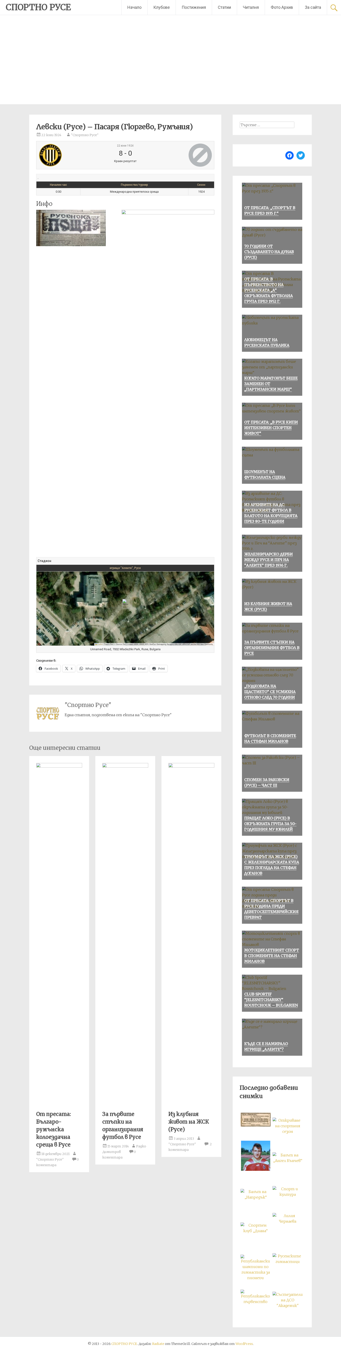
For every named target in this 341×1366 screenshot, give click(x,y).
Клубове (161, 7)
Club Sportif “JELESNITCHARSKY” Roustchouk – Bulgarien (271, 1000)
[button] (125, 604)
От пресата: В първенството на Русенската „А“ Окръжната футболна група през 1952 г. (268, 290)
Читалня (251, 7)
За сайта (313, 7)
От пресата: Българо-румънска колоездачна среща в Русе (53, 1129)
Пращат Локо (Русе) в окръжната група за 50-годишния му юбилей (270, 824)
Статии (224, 7)
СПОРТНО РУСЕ (38, 7)
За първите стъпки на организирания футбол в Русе (271, 648)
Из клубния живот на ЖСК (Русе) (188, 1122)
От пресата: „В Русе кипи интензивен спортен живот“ (271, 428)
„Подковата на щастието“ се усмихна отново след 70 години (270, 692)
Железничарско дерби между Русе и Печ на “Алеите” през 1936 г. (268, 560)
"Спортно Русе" (85, 135)
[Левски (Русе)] (68, 155)
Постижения (194, 7)
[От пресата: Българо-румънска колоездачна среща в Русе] (59, 766)
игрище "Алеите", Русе (125, 568)
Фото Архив (282, 7)
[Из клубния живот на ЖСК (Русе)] (191, 766)
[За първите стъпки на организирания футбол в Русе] (125, 766)
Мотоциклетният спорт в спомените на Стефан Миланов (271, 956)
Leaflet (100, 644)
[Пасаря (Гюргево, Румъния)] (182, 155)
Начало (134, 7)
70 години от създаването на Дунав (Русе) (269, 252)
